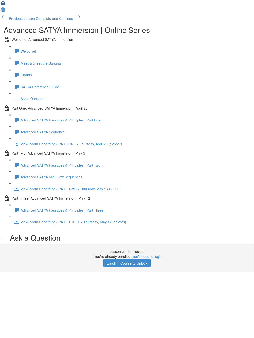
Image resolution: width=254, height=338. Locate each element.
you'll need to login (147, 256)
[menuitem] (3, 11)
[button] (3, 4)
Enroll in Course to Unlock (127, 263)
